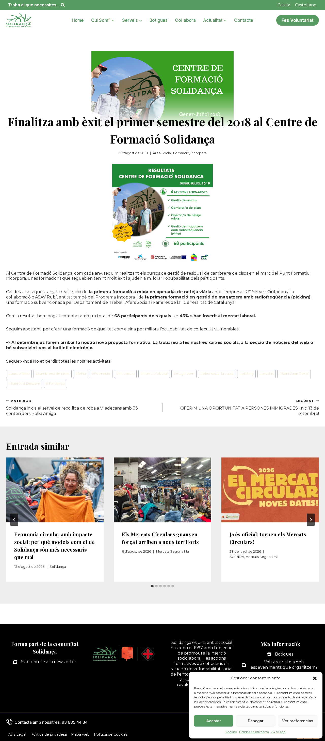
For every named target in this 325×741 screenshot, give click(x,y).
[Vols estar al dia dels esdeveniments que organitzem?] (280, 665)
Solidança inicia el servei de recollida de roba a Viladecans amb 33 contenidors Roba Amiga (72, 407)
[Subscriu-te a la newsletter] (44, 662)
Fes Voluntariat (298, 20)
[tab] (152, 586)
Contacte (243, 20)
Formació (181, 153)
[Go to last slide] (14, 520)
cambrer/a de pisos (52, 374)
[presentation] (55, 489)
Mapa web (80, 734)
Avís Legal (278, 732)
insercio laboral (154, 374)
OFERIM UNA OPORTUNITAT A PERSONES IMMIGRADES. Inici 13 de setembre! (249, 407)
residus (266, 374)
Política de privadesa (254, 732)
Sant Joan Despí (294, 374)
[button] (314, 678)
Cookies (231, 732)
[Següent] (311, 520)
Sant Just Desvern (24, 383)
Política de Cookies (110, 734)
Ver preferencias (297, 720)
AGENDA (237, 557)
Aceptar (213, 720)
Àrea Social (162, 153)
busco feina (19, 374)
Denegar (256, 720)
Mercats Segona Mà (172, 551)
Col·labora (185, 20)
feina (80, 374)
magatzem (184, 374)
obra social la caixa (216, 374)
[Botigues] (280, 654)
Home (78, 20)
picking (246, 374)
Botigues (159, 20)
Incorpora (199, 153)
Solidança (55, 383)
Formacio (101, 374)
